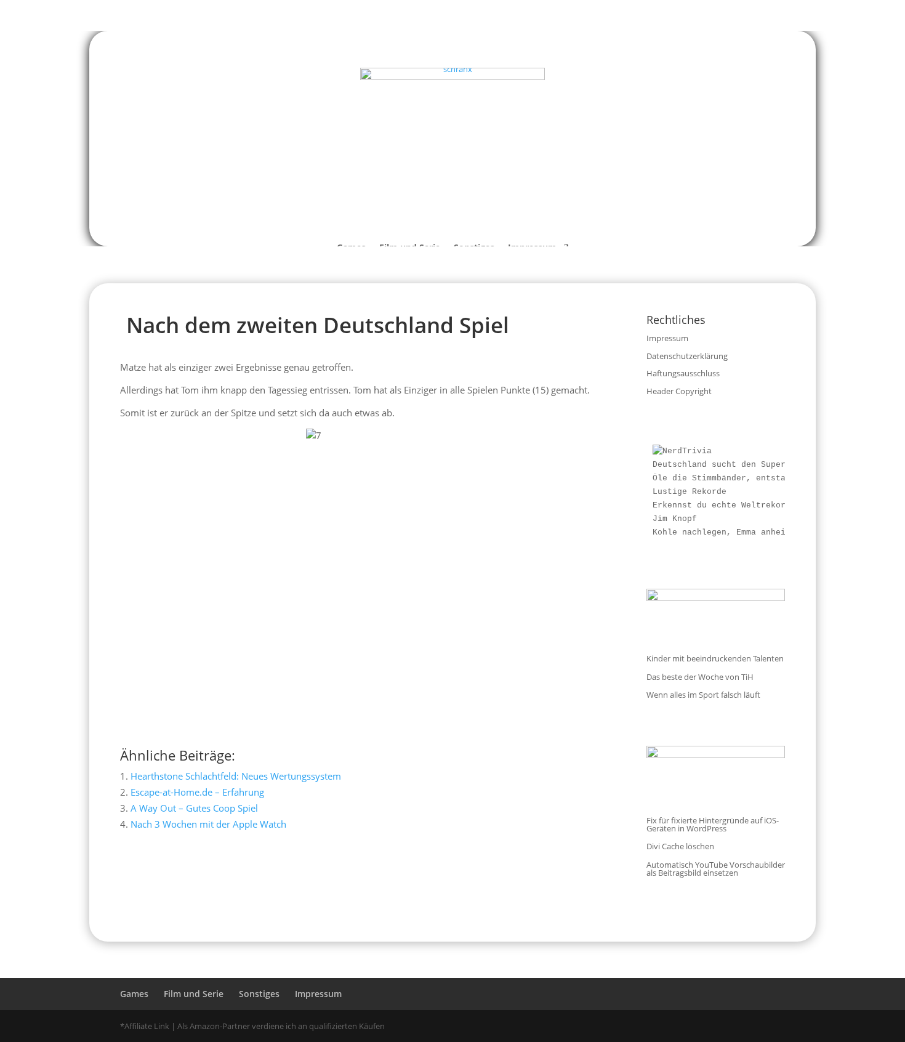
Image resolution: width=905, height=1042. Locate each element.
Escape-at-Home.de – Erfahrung (197, 792)
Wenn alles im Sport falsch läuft (703, 694)
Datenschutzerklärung (687, 355)
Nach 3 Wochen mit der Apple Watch (208, 824)
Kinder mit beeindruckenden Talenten (715, 658)
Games (134, 994)
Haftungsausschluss (683, 373)
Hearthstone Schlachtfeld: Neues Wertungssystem (236, 776)
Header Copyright (679, 391)
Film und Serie (193, 994)
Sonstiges (259, 994)
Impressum (667, 338)
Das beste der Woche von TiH (700, 676)
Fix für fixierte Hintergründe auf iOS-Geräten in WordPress (712, 824)
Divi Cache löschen (680, 846)
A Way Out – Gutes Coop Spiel (194, 808)
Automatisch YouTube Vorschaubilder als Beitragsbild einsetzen (715, 868)
